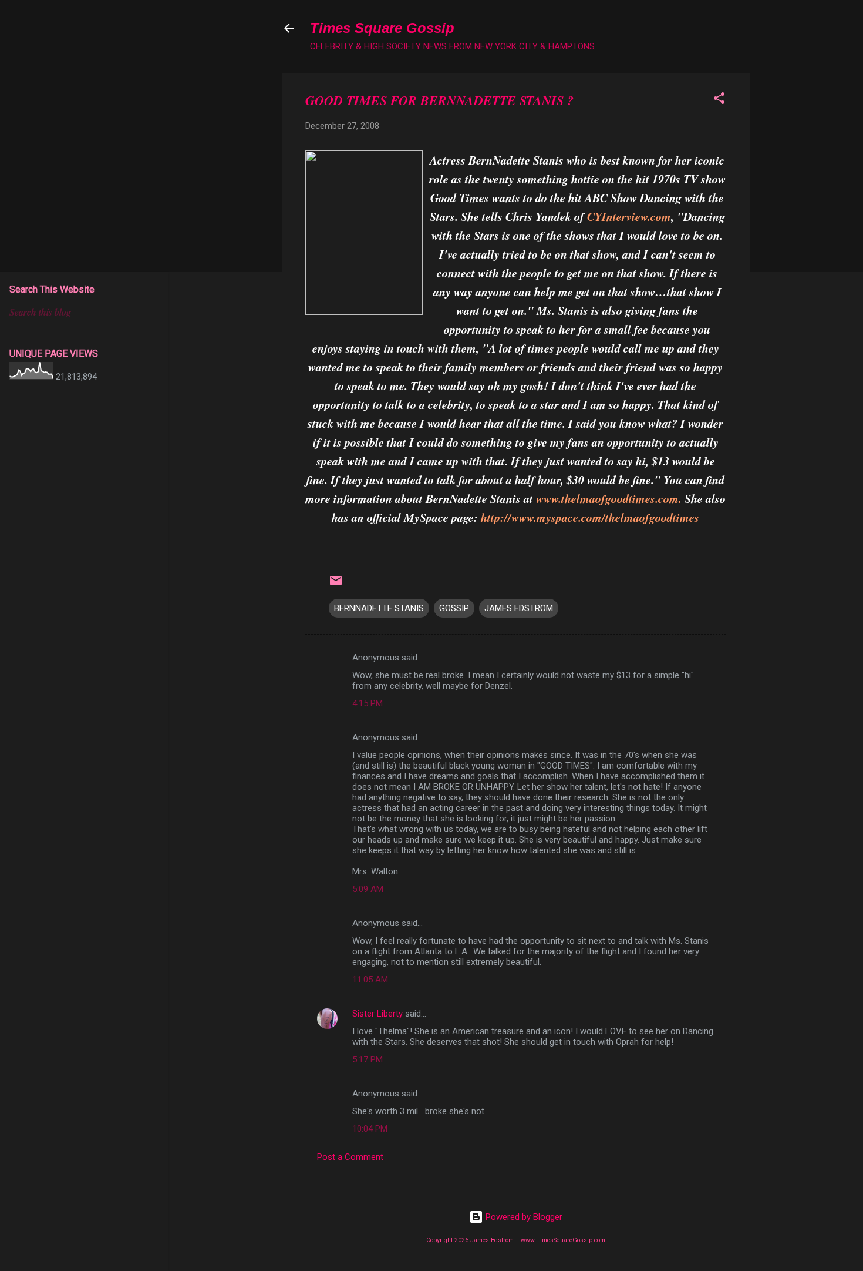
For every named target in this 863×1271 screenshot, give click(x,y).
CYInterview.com (629, 216)
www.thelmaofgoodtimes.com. (609, 498)
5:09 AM (367, 889)
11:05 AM (370, 979)
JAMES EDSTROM (518, 608)
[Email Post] (336, 584)
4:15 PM (367, 703)
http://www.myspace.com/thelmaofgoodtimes (590, 517)
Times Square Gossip (382, 28)
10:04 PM (369, 1129)
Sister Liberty (377, 1013)
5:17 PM (367, 1059)
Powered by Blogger (522, 1217)
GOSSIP (454, 608)
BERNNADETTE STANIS (379, 608)
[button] (719, 100)
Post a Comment (350, 1157)
